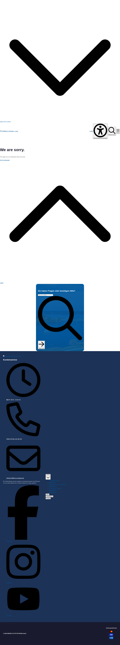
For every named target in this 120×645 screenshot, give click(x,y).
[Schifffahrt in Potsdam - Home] (9, 131)
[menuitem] (54, 480)
